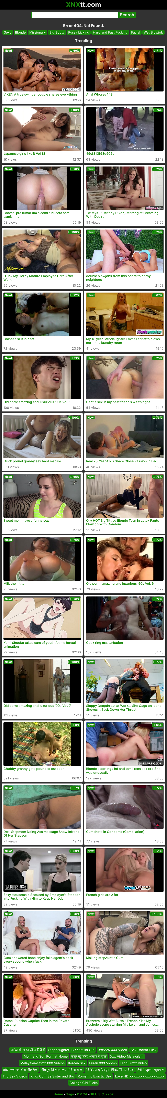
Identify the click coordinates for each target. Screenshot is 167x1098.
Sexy (7, 32)
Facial (135, 32)
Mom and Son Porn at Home (46, 1056)
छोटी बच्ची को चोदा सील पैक (20, 1070)
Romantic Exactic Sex (94, 1076)
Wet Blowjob (153, 32)
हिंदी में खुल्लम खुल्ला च (150, 1070)
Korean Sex (77, 1063)
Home (58, 1094)
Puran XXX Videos (103, 1063)
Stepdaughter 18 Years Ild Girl (71, 1050)
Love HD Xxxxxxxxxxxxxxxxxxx (140, 1076)
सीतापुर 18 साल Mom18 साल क (61, 1070)
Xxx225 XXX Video (112, 1050)
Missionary (37, 32)
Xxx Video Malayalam (126, 1056)
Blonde (20, 32)
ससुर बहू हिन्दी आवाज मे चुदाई (89, 1056)
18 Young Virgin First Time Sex (109, 1070)
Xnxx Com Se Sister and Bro (52, 1076)
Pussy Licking (78, 32)
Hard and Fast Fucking (110, 32)
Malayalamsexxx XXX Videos (42, 1063)
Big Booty (57, 32)
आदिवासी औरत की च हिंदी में (28, 1050)
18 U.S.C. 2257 (102, 1094)
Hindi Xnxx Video (133, 1063)
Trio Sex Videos (15, 1076)
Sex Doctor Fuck (143, 1050)
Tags (70, 1094)
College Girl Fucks (83, 1083)
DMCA (82, 1094)
